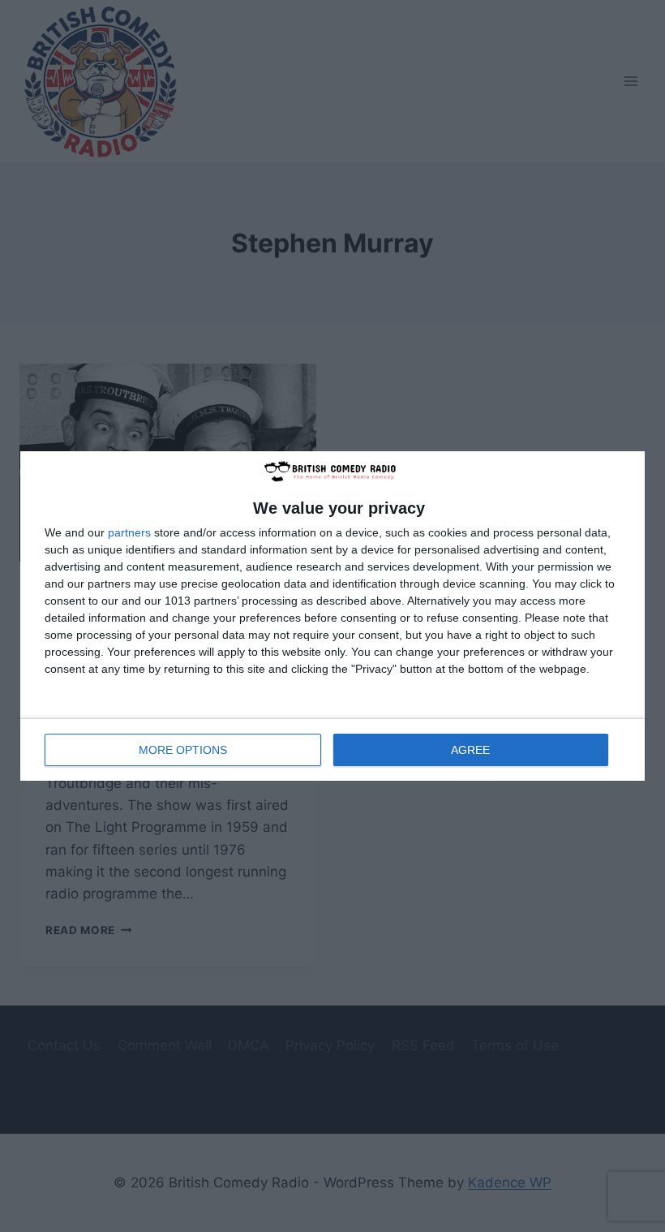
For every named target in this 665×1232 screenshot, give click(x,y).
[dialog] (332, 616)
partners (129, 532)
